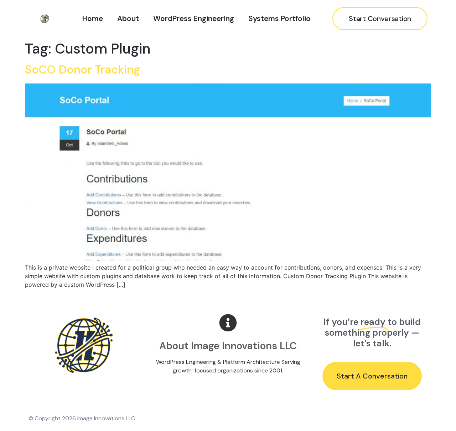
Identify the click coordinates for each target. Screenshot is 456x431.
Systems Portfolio (279, 18)
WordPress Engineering (193, 18)
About (128, 18)
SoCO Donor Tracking (82, 69)
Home (92, 18)
